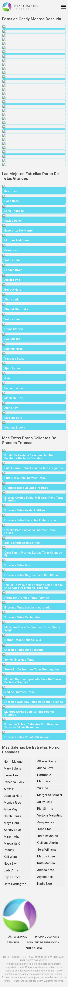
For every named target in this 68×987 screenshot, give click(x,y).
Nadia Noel (45, 883)
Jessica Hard (13, 796)
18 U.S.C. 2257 (34, 948)
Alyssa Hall (45, 877)
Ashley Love (12, 830)
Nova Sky (10, 863)
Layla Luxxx (12, 877)
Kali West (10, 857)
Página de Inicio (17, 936)
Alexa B (9, 789)
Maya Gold (11, 823)
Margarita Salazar (49, 795)
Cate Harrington (15, 884)
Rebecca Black (14, 782)
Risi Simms (45, 808)
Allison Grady (46, 761)
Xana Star (44, 829)
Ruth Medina (46, 863)
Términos (13, 942)
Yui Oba (42, 788)
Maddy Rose (46, 856)
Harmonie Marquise (44, 778)
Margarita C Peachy (12, 847)
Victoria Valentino (50, 815)
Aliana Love (45, 768)
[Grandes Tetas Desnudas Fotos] (21, 7)
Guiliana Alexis (47, 843)
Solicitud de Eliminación (43, 942)
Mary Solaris (12, 768)
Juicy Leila (44, 802)
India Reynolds (47, 836)
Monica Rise (12, 802)
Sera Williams (46, 849)
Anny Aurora (46, 822)
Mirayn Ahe (11, 836)
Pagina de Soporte (47, 936)
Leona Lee (11, 775)
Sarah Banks (12, 816)
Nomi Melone (13, 761)
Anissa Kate (45, 870)
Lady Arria (11, 870)
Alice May (10, 809)
